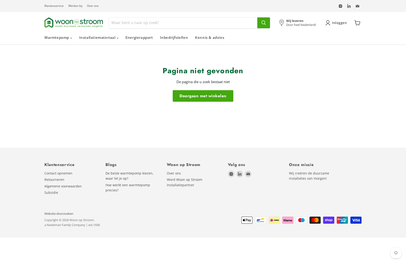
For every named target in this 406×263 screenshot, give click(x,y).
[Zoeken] (263, 22)
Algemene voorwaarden (63, 186)
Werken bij (75, 6)
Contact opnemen (58, 173)
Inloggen (339, 22)
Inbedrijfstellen (174, 37)
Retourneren (54, 179)
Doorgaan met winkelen (203, 96)
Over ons (93, 6)
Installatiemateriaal (98, 37)
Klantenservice (54, 6)
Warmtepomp (57, 37)
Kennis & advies (209, 37)
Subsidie (51, 192)
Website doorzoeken (58, 213)
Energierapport (139, 37)
